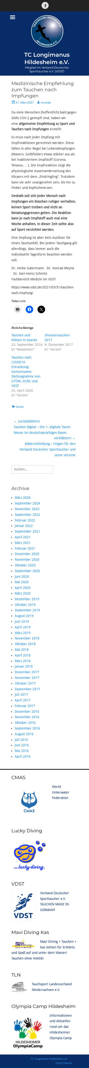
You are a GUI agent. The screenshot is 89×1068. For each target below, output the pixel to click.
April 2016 (23, 756)
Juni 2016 (22, 745)
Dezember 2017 (27, 672)
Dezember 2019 (27, 599)
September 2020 (27, 571)
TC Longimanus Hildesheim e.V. (49, 1058)
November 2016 (27, 717)
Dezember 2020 (27, 554)
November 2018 (27, 638)
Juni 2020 (22, 576)
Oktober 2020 (25, 565)
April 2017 (23, 700)
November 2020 (27, 559)
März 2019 (23, 633)
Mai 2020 (22, 582)
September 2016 (27, 728)
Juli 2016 (21, 740)
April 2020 (23, 588)
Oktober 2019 (25, 605)
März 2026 (23, 497)
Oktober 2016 (25, 723)
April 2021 (23, 537)
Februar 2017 (25, 706)
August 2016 (24, 734)
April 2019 (23, 627)
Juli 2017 (21, 694)
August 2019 (24, 616)
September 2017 (27, 689)
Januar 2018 (24, 666)
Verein (20, 406)
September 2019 (27, 610)
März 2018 (23, 661)
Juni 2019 (22, 621)
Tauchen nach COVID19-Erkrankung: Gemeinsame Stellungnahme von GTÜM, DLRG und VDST (25, 372)
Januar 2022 (24, 526)
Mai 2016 (22, 751)
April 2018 (23, 655)
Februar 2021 (25, 548)
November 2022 (27, 509)
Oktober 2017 (25, 683)
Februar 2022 (25, 520)
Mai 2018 (22, 649)
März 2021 (23, 543)
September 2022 (27, 515)
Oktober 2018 (25, 644)
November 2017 (27, 678)
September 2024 (27, 503)
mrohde (46, 102)
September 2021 (27, 531)
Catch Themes (64, 1063)
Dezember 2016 (27, 711)
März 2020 (23, 593)
